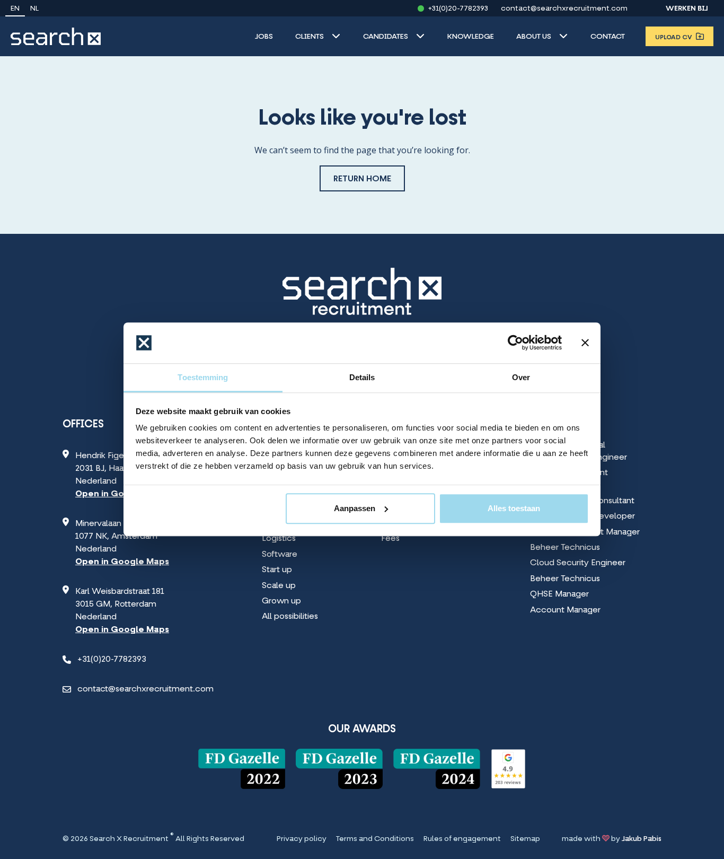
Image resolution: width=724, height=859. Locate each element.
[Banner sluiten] (585, 343)
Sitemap (525, 839)
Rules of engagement (462, 839)
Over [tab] (521, 377)
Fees (390, 538)
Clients (309, 37)
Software (279, 554)
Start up (277, 570)
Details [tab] (362, 377)
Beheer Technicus (565, 548)
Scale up (279, 586)
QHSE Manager (559, 594)
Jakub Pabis (641, 839)
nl (34, 9)
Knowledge (470, 37)
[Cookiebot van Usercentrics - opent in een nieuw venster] (515, 343)
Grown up (281, 601)
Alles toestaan (514, 508)
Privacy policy (301, 839)
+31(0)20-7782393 (458, 9)
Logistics (279, 538)
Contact (607, 37)
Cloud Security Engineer (577, 563)
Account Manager (565, 610)
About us (533, 37)
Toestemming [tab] (203, 377)
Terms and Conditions (375, 839)
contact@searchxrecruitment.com (564, 9)
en (15, 9)
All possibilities (290, 616)
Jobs (264, 37)
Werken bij (687, 9)
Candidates (385, 37)
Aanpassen (354, 508)
